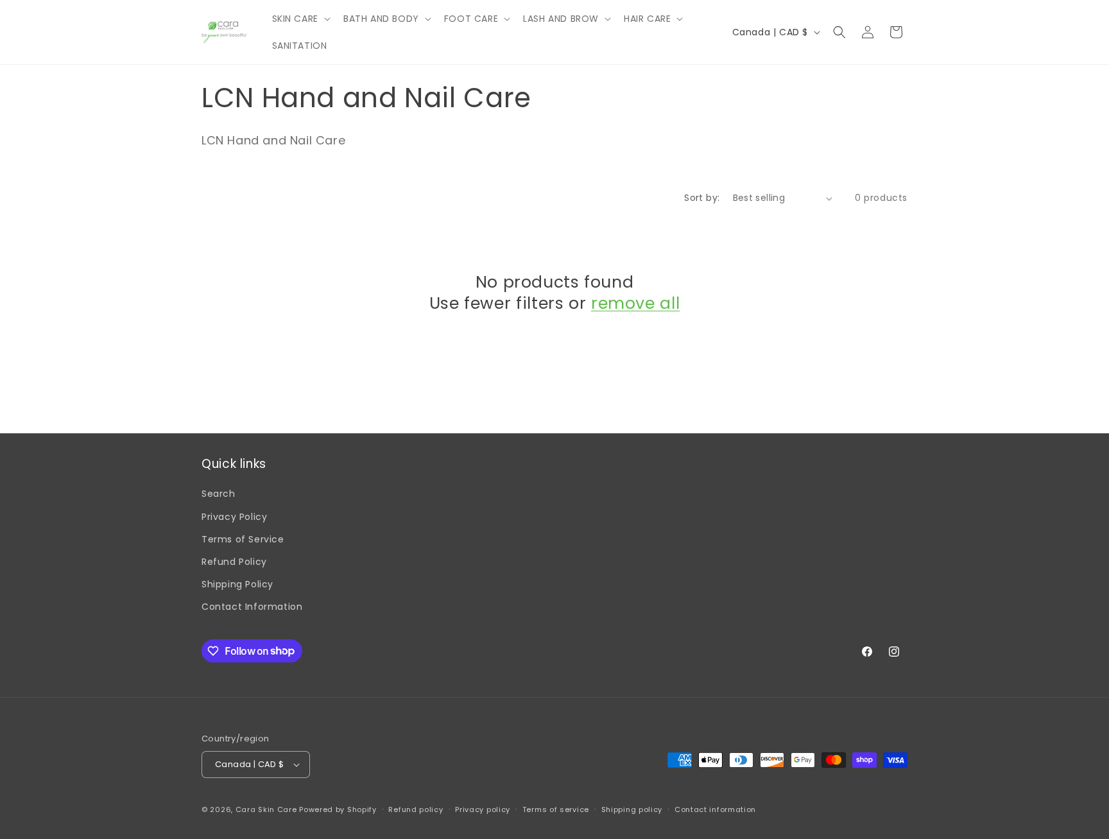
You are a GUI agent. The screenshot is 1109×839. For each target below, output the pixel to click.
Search (219, 493)
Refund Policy (234, 561)
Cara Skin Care (266, 809)
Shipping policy (632, 809)
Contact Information (252, 606)
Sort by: (701, 197)
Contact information (715, 809)
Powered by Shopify (338, 809)
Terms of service (555, 809)
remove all (635, 303)
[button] (300, 18)
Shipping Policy (237, 584)
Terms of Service (243, 539)
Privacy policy (482, 809)
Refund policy (415, 809)
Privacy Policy (234, 516)
